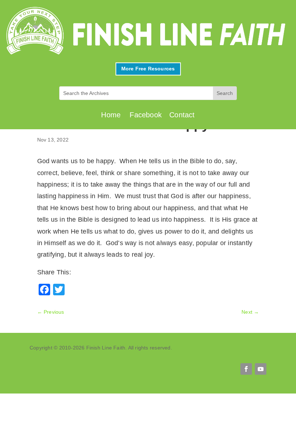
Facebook (146, 115)
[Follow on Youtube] (260, 369)
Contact (182, 115)
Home (111, 115)
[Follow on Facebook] (246, 369)
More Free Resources (148, 68)
